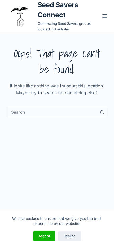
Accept (44, 236)
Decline (69, 236)
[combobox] (52, 112)
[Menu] (104, 16)
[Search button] (102, 112)
